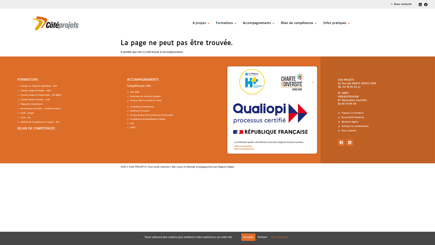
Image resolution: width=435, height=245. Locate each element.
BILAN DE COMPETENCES (36, 128)
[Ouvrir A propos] (208, 23)
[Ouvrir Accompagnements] (273, 23)
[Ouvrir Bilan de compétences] (315, 23)
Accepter (248, 237)
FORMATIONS (28, 79)
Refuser (262, 237)
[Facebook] (341, 142)
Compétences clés (139, 86)
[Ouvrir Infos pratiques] (348, 23)
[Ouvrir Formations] (235, 23)
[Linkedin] (349, 142)
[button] (231, 82)
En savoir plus (280, 237)
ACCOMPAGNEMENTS (143, 79)
